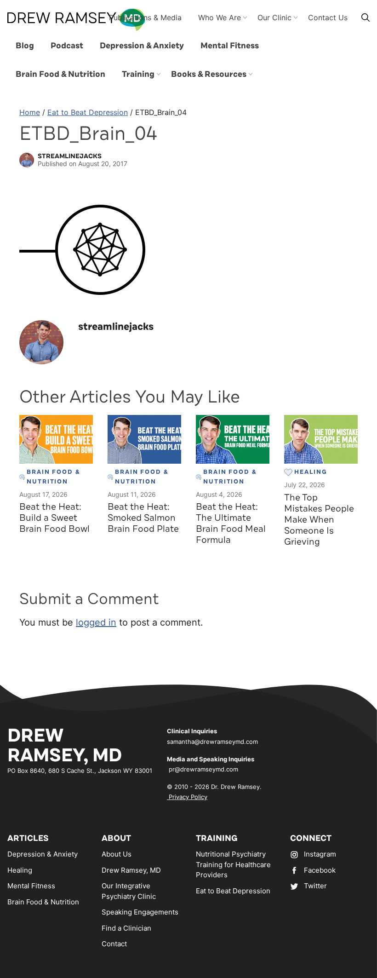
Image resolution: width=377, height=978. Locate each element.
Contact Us (328, 17)
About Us (116, 854)
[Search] (365, 17)
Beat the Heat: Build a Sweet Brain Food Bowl (54, 518)
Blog (25, 45)
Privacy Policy (187, 796)
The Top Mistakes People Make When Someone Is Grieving (319, 519)
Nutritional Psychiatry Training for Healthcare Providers (233, 864)
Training (138, 74)
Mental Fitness (229, 45)
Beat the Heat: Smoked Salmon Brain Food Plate (143, 518)
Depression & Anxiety (142, 45)
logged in (96, 622)
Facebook (320, 870)
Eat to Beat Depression (87, 112)
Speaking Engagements (140, 912)
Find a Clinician (126, 928)
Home (29, 112)
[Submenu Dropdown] (158, 74)
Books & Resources (208, 74)
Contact (114, 943)
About (116, 838)
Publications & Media (145, 17)
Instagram (320, 854)
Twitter (315, 885)
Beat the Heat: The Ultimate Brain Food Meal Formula (231, 523)
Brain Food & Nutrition (60, 74)
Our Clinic (274, 17)
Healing (19, 870)
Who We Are (219, 17)
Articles (28, 838)
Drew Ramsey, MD (131, 870)
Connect (310, 838)
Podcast (67, 45)
